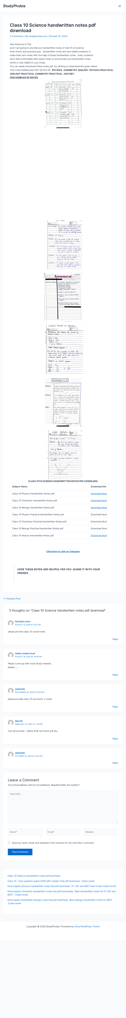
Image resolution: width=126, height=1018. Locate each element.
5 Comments (17, 36)
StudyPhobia (14, 6)
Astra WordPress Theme (87, 926)
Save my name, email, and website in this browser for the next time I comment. (53, 842)
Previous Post (11, 599)
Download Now (99, 493)
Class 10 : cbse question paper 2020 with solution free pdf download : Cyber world (51, 881)
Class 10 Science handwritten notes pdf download (34, 875)
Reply (115, 639)
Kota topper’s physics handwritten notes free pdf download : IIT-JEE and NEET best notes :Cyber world (62, 886)
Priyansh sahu (22, 622)
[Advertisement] (63, 150)
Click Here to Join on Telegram (63, 551)
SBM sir (18, 721)
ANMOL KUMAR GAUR (25, 654)
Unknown (20, 689)
